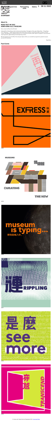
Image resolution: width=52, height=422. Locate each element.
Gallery (34, 7)
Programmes (12, 7)
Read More (48, 40)
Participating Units (24, 7)
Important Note (36, 419)
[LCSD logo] (4, 2)
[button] (49, 2)
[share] (44, 3)
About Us (4, 7)
